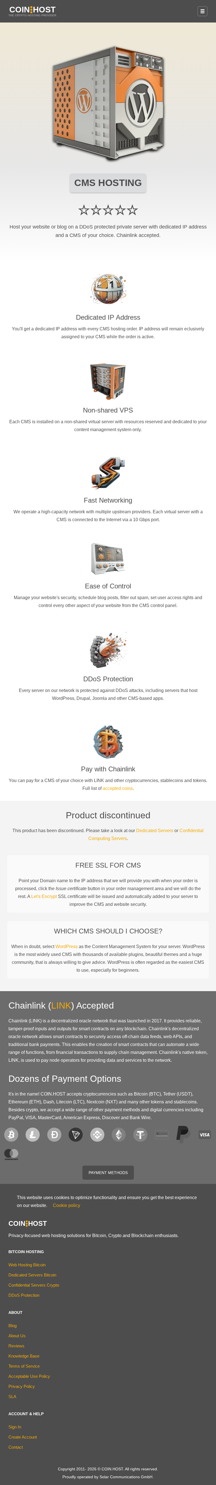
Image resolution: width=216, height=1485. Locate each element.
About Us (17, 1335)
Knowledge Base (23, 1356)
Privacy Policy (21, 1386)
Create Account (22, 1437)
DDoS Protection (23, 1295)
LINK (61, 1005)
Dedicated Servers (154, 830)
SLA (12, 1396)
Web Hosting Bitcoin (27, 1264)
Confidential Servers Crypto (33, 1285)
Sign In (14, 1426)
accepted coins (118, 788)
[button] (202, 11)
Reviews (16, 1345)
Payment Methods (108, 1172)
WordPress (66, 946)
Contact (15, 1447)
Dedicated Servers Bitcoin (32, 1275)
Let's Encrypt (44, 896)
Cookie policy (66, 1205)
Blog (12, 1325)
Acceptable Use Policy (29, 1376)
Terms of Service (24, 1366)
